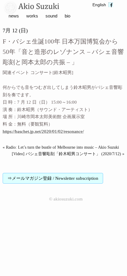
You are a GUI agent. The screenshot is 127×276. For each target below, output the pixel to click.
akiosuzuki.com (68, 199)
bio (67, 15)
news (14, 15)
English (99, 5)
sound (51, 15)
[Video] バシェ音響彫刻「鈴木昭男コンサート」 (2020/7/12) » (68, 154)
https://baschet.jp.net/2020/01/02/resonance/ (43, 131)
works (32, 15)
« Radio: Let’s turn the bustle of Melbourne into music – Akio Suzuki (61, 147)
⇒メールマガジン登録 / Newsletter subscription (52, 178)
